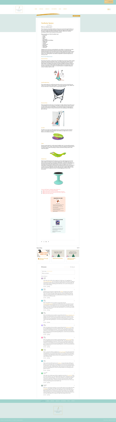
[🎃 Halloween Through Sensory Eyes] (43, 253)
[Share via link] (48, 241)
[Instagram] (105, 1)
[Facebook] (106, 1)
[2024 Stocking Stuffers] (58, 253)
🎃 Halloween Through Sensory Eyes (43, 259)
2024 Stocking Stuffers (58, 258)
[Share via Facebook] (41, 241)
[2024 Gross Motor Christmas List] (72, 253)
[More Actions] (74, 278)
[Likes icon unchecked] (44, 286)
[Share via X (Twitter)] (43, 241)
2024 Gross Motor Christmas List (71, 259)
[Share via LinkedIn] (46, 241)
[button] (41, 9)
